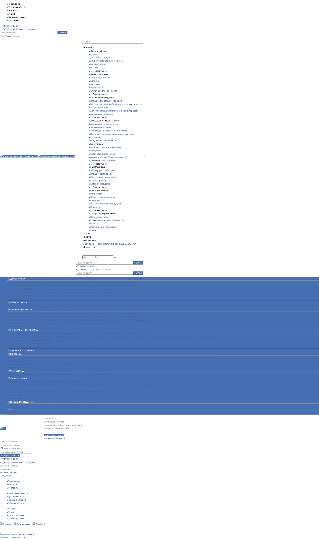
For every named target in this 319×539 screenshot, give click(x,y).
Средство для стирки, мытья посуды (129, 347)
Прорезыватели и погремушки (122, 333)
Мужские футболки (91, 289)
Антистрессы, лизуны (36, 320)
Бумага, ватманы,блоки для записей (108, 157)
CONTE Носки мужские (125, 282)
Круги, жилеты (55, 391)
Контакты (13, 488)
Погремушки (45, 313)
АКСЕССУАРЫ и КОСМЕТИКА (104, 120)
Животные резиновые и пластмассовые (148, 320)
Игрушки (44, 395)
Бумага (65, 364)
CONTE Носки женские (102, 282)
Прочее (67, 391)
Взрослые (74, 382)
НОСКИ (94, 67)
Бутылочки (40, 333)
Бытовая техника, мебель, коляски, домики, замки (116, 104)
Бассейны (42, 391)
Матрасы (95, 84)
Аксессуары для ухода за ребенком (108, 130)
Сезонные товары (99, 190)
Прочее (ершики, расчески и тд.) (117, 340)
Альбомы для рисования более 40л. (154, 357)
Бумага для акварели (183, 357)
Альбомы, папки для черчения (105, 147)
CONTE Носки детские (79, 282)
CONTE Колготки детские (27, 282)
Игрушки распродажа (101, 174)
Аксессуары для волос (101, 114)
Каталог (12, 508)
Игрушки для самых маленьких (106, 101)
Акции (11, 512)
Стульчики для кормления (103, 91)
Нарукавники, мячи (100, 391)
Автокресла (96, 87)
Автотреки (61, 323)
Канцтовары (96, 144)
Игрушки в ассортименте (103, 140)
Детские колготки (57, 285)
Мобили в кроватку (62, 313)
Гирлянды (34, 395)
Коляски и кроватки (87, 316)
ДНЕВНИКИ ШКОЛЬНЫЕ (102, 160)
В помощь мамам (16, 518)
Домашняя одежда (50, 289)
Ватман (73, 364)
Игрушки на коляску (82, 313)
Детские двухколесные (56, 382)
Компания (5, 469)
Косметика (96, 137)
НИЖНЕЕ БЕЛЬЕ (98, 64)
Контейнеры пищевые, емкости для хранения (155, 385)
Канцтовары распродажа (103, 177)
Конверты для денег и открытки (107, 220)
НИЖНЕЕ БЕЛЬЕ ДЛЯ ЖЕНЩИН (67, 292)
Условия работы (8, 472)
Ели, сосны (23, 395)
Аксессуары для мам (100, 127)
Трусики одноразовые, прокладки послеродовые (195, 337)
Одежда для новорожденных (108, 285)
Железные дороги (76, 323)
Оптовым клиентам (18, 493)
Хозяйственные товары (102, 197)
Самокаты (95, 200)
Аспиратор (73, 340)
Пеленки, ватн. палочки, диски (33, 347)
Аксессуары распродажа (103, 170)
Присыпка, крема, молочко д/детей (67, 347)
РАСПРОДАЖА (98, 167)
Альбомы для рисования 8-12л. (120, 357)
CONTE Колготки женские (54, 282)
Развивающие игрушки (102, 97)
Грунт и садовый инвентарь (86, 385)
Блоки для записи (52, 364)
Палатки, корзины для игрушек (159, 316)
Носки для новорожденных (93, 295)
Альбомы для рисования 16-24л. (54, 357)
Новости (99, 244)
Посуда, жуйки (99, 333)
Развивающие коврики (104, 313)
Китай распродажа (100, 184)
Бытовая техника (68, 316)
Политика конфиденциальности (120, 244)
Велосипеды (96, 194)
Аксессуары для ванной (55, 340)
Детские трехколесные (32, 382)
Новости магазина (12, 448)
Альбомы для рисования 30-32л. (87, 357)
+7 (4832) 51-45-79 (9, 29)
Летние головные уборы (79, 285)
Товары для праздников (102, 213)
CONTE (94, 54)
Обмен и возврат (17, 503)
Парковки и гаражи (96, 323)
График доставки (17, 500)
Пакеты (94, 223)
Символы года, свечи (77, 395)
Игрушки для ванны (126, 313)
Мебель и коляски (99, 74)
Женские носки (55, 295)
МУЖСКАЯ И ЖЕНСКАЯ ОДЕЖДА (107, 61)
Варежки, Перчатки (37, 285)
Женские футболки (70, 289)
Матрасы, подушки (81, 391)
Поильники (85, 333)
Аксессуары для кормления (104, 124)
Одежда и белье (98, 51)
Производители (16, 515)
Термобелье (107, 289)
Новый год (95, 207)
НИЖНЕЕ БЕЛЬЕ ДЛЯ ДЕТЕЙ (37, 292)
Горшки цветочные (61, 385)
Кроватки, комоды (100, 77)
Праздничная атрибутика (103, 227)
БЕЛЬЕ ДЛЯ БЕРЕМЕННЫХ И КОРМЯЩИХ (48, 337)
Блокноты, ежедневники (102, 154)
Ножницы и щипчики (90, 340)
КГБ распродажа (98, 180)
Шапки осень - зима (134, 285)
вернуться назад (56, 438)
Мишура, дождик (58, 395)
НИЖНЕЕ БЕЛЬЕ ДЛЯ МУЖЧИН (98, 292)
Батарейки (95, 150)
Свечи (93, 230)
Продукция (5, 475)
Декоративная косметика (92, 320)
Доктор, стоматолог (117, 320)
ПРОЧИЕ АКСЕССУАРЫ (158, 337)
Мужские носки (70, 295)
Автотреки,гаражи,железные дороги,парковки (114, 111)
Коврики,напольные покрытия (115, 385)
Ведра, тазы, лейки (41, 385)
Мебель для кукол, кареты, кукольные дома (120, 316)
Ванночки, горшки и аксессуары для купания (112, 134)
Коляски (94, 81)
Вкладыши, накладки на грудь (85, 337)
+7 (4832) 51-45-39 (9, 26)
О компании (88, 244)
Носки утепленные (116, 295)
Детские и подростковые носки (30, 295)
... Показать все (99, 71)
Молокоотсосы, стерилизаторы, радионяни (123, 337)
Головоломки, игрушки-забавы (62, 320)
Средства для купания (97, 347)
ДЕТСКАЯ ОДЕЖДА (100, 57)
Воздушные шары (99, 217)
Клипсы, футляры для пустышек (63, 333)
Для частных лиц (16, 496)
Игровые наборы (99, 107)
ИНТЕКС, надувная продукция (105, 203)
